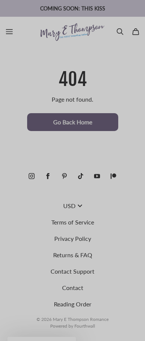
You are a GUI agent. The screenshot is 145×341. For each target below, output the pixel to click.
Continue (38, 194)
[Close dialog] (137, 133)
